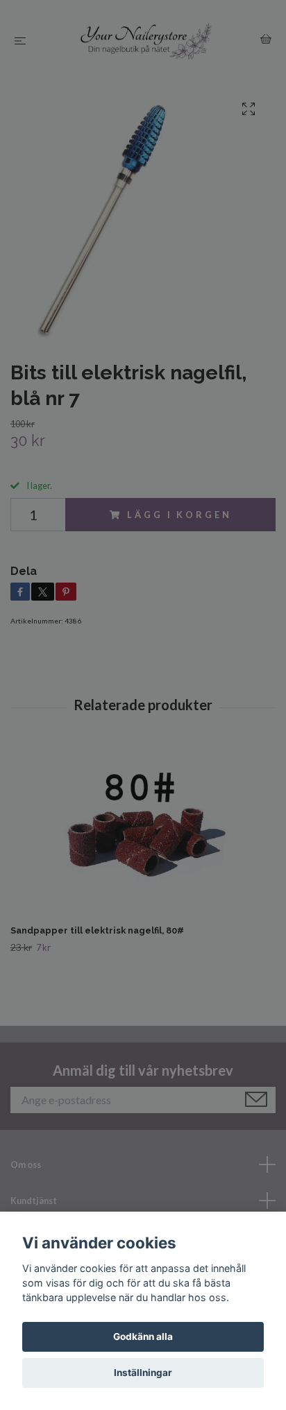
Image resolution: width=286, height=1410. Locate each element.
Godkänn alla (143, 1336)
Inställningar (143, 1372)
